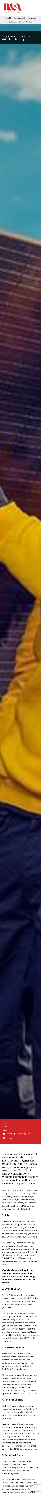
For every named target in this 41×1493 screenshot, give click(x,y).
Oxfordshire (13, 22)
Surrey (21, 22)
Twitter (29, 1134)
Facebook (9, 1134)
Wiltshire (29, 22)
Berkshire (8, 18)
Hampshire (32, 18)
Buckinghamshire (20, 18)
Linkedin (9, 1138)
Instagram (20, 1134)
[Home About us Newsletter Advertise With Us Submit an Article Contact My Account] (36, 8)
